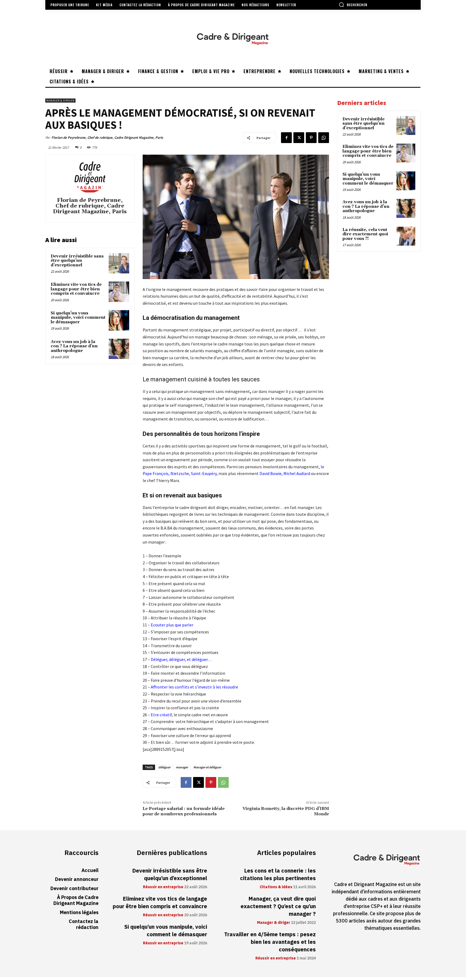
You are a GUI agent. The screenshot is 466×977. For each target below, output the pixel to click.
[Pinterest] (311, 137)
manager (182, 767)
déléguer (164, 767)
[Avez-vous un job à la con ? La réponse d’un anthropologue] (119, 349)
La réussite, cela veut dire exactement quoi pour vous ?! (365, 234)
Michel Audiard (296, 473)
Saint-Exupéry (204, 473)
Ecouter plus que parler (171, 624)
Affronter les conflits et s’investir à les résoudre (194, 687)
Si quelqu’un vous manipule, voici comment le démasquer (78, 318)
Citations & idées (276, 887)
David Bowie (270, 473)
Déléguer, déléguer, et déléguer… (181, 659)
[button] (353, 4)
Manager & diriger (60, 100)
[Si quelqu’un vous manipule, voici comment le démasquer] (119, 320)
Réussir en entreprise (163, 887)
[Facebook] (286, 137)
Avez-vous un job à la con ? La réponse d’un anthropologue (74, 346)
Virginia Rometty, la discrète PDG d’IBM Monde (285, 811)
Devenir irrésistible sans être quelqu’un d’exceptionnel (77, 261)
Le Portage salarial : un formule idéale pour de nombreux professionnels (184, 811)
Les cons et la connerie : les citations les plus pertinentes (278, 874)
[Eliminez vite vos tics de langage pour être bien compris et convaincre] (119, 291)
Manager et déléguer (207, 767)
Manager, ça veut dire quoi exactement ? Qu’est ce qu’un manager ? (278, 906)
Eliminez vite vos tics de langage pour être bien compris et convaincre (76, 289)
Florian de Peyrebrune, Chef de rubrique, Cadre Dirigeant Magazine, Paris (107, 137)
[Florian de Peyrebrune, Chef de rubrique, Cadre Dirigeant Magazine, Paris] (90, 177)
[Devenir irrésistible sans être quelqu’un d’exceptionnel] (119, 263)
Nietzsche (179, 473)
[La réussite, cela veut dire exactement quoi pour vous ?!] (405, 236)
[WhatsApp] (323, 137)
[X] (298, 137)
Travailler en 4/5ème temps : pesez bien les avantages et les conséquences (270, 942)
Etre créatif (161, 714)
